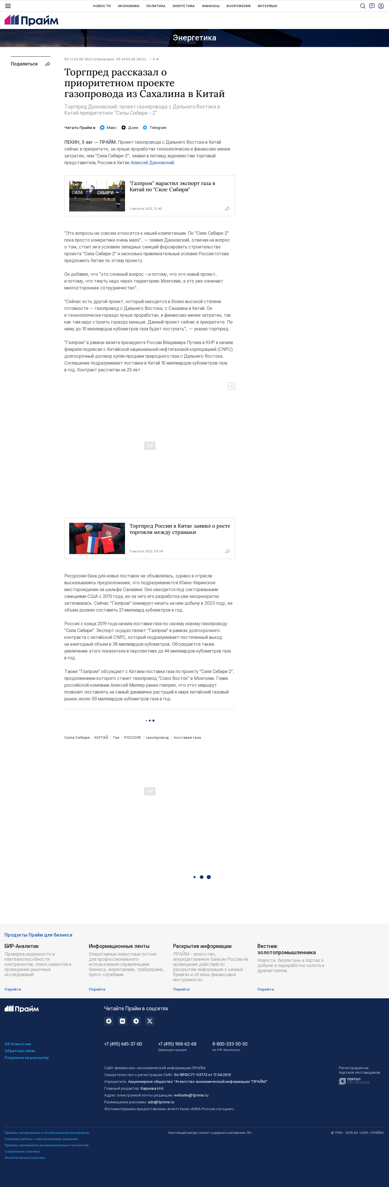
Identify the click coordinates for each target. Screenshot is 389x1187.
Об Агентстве (18, 1044)
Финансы (211, 6)
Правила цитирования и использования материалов (47, 1133)
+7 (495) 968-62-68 (177, 1047)
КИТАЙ (101, 737)
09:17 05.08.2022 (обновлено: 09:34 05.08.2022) (105, 59)
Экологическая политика (25, 1158)
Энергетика (183, 6)
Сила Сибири (77, 737)
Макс (112, 127)
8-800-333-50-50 (229, 1047)
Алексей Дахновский (152, 162)
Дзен (133, 127)
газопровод (157, 737)
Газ (116, 737)
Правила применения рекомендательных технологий (47, 1145)
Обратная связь (20, 1050)
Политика (155, 6)
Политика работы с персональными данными (41, 1139)
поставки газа (187, 737)
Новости (102, 6)
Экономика (129, 6)
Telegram (158, 127)
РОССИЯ (132, 737)
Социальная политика (22, 1151)
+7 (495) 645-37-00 (123, 1044)
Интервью (268, 6)
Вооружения (239, 6)
